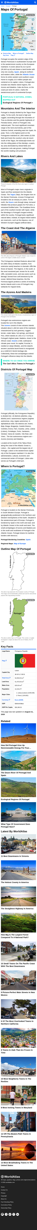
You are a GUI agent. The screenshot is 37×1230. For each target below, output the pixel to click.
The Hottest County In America (15, 882)
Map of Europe (20, 544)
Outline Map (29, 53)
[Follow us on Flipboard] (2, 1214)
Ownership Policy (6, 1208)
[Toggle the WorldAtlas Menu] (2, 2)
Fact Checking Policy (7, 1202)
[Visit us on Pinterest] (13, 1214)
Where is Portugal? (18, 53)
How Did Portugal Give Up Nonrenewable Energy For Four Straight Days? (15, 748)
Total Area (5, 678)
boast (14, 341)
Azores (7, 325)
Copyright (4, 1196)
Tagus (12, 195)
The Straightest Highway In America (17, 909)
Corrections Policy (6, 1205)
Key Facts (6, 55)
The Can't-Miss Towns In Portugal (18, 364)
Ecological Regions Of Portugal (17, 103)
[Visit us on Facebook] (6, 1214)
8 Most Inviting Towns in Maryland (16, 1108)
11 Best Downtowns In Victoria (15, 856)
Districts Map (7, 53)
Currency (5, 700)
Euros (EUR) (19, 700)
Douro (11, 202)
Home (3, 1187)
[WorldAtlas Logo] (12, 2)
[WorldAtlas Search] (35, 2)
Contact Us (4, 1190)
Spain (16, 72)
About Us (3, 1199)
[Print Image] (30, 15)
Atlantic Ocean (29, 74)
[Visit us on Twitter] (10, 1214)
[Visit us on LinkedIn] (17, 1214)
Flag (12, 55)
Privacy (3, 1193)
